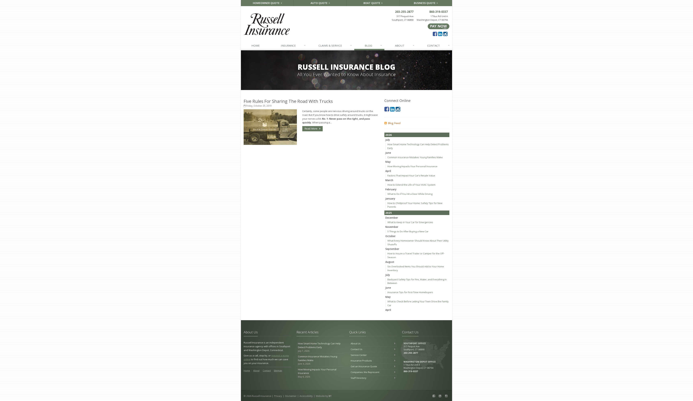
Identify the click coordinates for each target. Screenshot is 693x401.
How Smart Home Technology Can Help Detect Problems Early (319, 347)
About (404, 45)
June (388, 152)
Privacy (278, 396)
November (391, 227)
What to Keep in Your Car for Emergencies (410, 222)
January (390, 198)
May (388, 161)
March (389, 180)
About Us (356, 343)
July (387, 139)
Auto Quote (319, 3)
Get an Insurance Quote (364, 366)
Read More (311, 128)
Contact (438, 45)
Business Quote (425, 3)
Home (255, 45)
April (388, 171)
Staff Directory (358, 378)
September (392, 249)
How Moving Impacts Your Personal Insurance (412, 166)
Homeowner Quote (266, 3)
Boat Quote (372, 3)
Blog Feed (394, 123)
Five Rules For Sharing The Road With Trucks (288, 101)
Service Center (359, 355)
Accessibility (306, 396)
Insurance (293, 45)
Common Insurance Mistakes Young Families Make (415, 157)
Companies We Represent (365, 372)
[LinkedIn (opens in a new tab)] (440, 33)
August (389, 262)
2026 (388, 135)
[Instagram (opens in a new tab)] (445, 33)
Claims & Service (335, 45)
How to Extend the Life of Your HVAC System (411, 184)
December (391, 217)
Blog (373, 45)
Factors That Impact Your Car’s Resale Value (411, 175)
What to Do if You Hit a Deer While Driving (409, 194)
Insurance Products (361, 360)
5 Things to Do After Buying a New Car (407, 231)
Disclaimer (291, 396)
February (390, 189)
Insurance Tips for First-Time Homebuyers (410, 292)
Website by (324, 396)
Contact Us (356, 349)
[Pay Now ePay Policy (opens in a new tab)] (438, 26)
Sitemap (278, 370)
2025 (388, 212)
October (390, 236)
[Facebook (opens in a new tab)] (435, 33)
